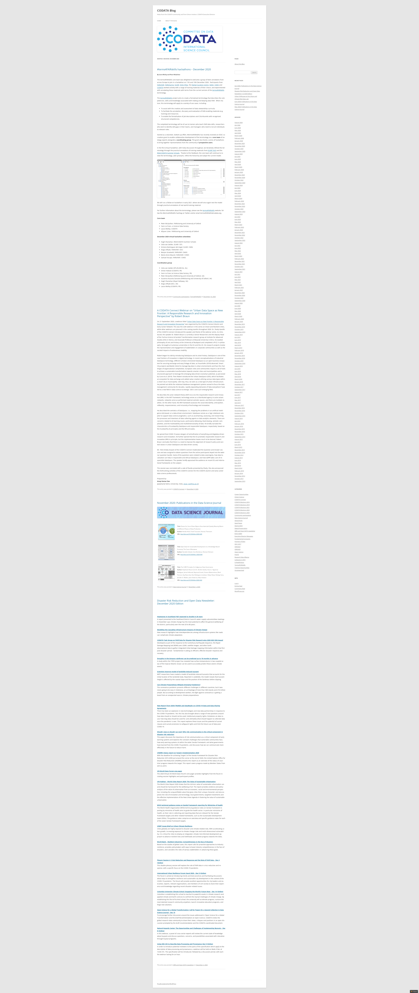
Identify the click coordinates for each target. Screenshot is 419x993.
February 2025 (239, 170)
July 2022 (237, 246)
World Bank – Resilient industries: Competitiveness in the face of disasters (185, 842)
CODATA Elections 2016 (242, 502)
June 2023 (238, 219)
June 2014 (238, 460)
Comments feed (240, 589)
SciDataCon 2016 (240, 560)
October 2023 (239, 209)
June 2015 (238, 445)
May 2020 (238, 311)
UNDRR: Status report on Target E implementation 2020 (178, 753)
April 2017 (238, 403)
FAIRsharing (169, 85)
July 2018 (237, 369)
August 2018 (239, 366)
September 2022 (240, 240)
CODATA (160, 88)
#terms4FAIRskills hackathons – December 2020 (184, 69)
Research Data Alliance (242, 557)
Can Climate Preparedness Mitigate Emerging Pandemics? (178, 685)
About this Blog (171, 21)
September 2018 (240, 363)
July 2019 (237, 337)
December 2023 (240, 204)
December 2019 (240, 324)
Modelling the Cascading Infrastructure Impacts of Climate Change (182, 630)
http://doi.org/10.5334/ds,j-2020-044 (191, 554)
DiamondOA (239, 526)
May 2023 (238, 222)
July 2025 (237, 157)
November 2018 (240, 358)
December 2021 (240, 261)
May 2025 (238, 162)
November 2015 (240, 432)
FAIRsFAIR (160, 85)
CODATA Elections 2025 (242, 513)
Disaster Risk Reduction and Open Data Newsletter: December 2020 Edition (186, 602)
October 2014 (239, 455)
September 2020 (240, 301)
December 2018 (240, 356)
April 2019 (238, 345)
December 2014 (240, 450)
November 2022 (240, 235)
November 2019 (240, 327)
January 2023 (239, 230)
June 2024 (238, 191)
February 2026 (239, 138)
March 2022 (238, 256)
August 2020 (239, 303)
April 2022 (238, 253)
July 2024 (237, 188)
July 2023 (237, 217)
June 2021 (238, 277)
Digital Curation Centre (200, 85)
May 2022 (238, 251)
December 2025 (240, 143)
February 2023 (239, 227)
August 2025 (239, 154)
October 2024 (239, 180)
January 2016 (239, 426)
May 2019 (238, 342)
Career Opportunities (241, 494)
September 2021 (240, 269)
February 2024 (239, 201)
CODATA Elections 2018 (242, 505)
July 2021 (237, 274)
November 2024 (240, 178)
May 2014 (238, 463)
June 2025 (238, 159)
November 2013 (240, 476)
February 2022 (239, 259)
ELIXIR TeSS (212, 150)
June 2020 (238, 308)
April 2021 (238, 282)
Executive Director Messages (244, 536)
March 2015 (238, 447)
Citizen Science (239, 497)
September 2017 (240, 390)
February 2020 (239, 319)
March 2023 (238, 225)
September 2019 (240, 332)
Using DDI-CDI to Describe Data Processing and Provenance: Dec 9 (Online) (185, 944)
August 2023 (239, 214)
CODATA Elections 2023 (242, 510)
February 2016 (239, 424)
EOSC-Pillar (184, 85)
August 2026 (239, 123)
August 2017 (239, 392)
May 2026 (238, 130)
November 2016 (240, 411)
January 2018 (239, 382)
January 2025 (239, 172)
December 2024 (240, 175)
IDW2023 (237, 547)
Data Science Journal (179, 587)
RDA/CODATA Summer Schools (168, 153)
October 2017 (239, 387)
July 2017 (237, 395)
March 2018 (238, 379)
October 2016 (239, 413)
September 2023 (240, 212)
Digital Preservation (241, 528)
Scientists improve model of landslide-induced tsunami (178, 672)
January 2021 (239, 290)
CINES (217, 85)
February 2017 (239, 405)
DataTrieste (238, 523)
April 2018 (238, 377)
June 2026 (238, 128)
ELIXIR (177, 85)
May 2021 (238, 280)
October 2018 (239, 361)
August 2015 (239, 439)
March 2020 (238, 316)
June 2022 (238, 248)
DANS (212, 85)
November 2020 (240, 295)
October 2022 (239, 238)
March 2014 (238, 468)
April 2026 (238, 133)
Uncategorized (239, 570)
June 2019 (238, 340)
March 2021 (238, 285)
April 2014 (238, 466)
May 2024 (238, 193)
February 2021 (239, 287)
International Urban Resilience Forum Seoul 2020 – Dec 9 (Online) (181, 873)
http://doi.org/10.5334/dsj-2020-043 (191, 580)
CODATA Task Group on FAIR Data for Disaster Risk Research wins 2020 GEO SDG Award (190, 640)
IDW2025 (237, 549)
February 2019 (239, 350)
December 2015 (240, 429)
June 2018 (238, 371)
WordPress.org (239, 591)
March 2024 (238, 198)
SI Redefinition (239, 562)
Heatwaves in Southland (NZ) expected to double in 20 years (180, 617)
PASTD (237, 555)
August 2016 (239, 418)
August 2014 (239, 458)
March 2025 (238, 167)
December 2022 (240, 232)
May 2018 (238, 374)
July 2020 (237, 306)
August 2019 (239, 335)
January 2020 (239, 322)
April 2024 (238, 196)
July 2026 (237, 125)
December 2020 (240, 293)
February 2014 (239, 471)
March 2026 (238, 136)
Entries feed (238, 586)
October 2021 (239, 267)
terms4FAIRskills (218, 90)
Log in (237, 583)
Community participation (181, 297)
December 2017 (240, 384)
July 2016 (237, 421)
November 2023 (240, 206)
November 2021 (240, 264)
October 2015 (239, 434)
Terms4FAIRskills (195, 297)
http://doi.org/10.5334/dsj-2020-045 (191, 534)
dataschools (238, 521)
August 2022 (239, 243)
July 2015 (237, 442)
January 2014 (239, 473)
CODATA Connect (178, 489)
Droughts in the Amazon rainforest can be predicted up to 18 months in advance (187, 658)
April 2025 (238, 164)
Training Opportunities (242, 568)
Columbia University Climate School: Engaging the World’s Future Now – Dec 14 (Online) (190, 892)
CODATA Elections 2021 (242, 507)
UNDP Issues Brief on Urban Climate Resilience (174, 826)
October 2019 (239, 329)
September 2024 (240, 183)
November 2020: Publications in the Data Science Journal (189, 502)
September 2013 (240, 481)
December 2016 (240, 408)
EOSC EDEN (238, 534)
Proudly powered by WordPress (166, 984)
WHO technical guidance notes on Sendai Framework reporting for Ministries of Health (190, 805)
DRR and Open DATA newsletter (183, 965)
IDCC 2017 (238, 544)
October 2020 (239, 298)
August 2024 (239, 185)
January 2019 (239, 353)
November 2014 (240, 452)
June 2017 (238, 397)
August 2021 (239, 272)
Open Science (239, 552)
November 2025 (240, 146)
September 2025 (240, 151)
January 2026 (239, 141)
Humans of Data (240, 541)
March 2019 (238, 348)
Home (159, 21)
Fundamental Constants (242, 539)
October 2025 (239, 149)
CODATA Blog (166, 10)
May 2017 (238, 400)
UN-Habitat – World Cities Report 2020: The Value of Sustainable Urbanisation (186, 782)
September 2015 (240, 437)
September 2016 (240, 416)
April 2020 (238, 314)
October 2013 (239, 479)
